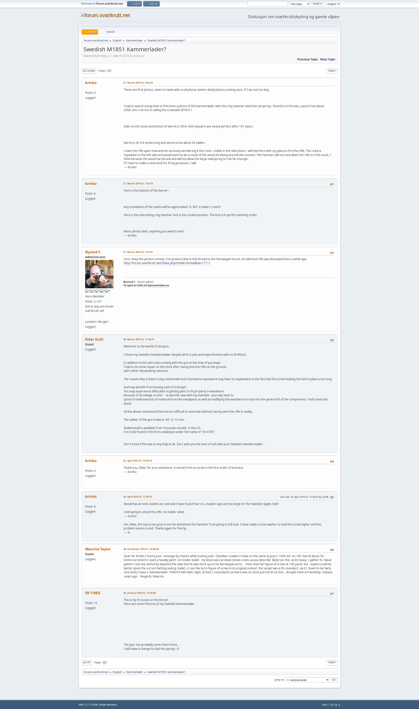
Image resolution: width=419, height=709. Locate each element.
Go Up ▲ (335, 704)
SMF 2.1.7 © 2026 (88, 704)
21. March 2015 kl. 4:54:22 (138, 82)
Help (324, 704)
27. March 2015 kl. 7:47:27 (138, 252)
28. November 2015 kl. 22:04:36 (141, 549)
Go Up (86, 662)
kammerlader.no (158, 285)
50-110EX (92, 593)
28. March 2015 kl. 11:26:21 (138, 339)
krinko (91, 82)
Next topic (327, 59)
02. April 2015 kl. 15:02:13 (137, 460)
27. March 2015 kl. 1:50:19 (138, 183)
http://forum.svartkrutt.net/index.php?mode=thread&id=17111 (167, 263)
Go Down (89, 70)
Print (332, 70)
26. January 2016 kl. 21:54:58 (139, 592)
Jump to (279, 679)
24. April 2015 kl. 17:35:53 (137, 496)
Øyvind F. (93, 252)
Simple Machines (108, 704)
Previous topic (307, 59)
